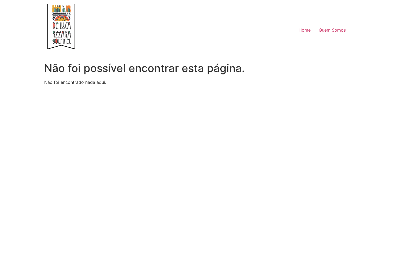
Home (305, 30)
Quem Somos (332, 30)
